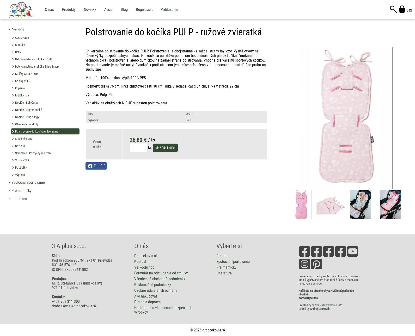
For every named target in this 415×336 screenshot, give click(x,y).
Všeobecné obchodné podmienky (159, 279)
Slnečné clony (23, 138)
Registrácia (144, 9)
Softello (20, 146)
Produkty (69, 9)
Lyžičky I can (22, 95)
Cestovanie (22, 37)
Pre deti (18, 30)
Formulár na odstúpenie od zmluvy (161, 273)
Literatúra (19, 199)
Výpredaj (20, 175)
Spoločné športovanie (28, 182)
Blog (124, 9)
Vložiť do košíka (165, 148)
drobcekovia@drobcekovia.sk (74, 306)
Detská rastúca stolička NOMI (33, 59)
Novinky (90, 9)
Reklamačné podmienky (152, 284)
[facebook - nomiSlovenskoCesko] (329, 256)
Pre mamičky (21, 190)
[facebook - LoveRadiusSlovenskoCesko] (317, 256)
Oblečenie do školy (26, 124)
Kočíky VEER (22, 81)
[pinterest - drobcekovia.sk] (317, 269)
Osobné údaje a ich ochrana (155, 290)
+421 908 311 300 (66, 301)
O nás (49, 9)
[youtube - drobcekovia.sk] (353, 256)
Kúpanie (20, 88)
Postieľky (21, 167)
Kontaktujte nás (308, 298)
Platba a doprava (147, 302)
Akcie (108, 9)
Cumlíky (20, 45)
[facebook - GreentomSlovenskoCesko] (341, 256)
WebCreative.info (332, 305)
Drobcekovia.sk (146, 256)
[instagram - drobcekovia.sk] (305, 269)
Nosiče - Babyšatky (26, 102)
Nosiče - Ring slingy (27, 117)
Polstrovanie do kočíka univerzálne (36, 131)
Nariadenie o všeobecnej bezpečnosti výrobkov (163, 310)
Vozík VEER (22, 160)
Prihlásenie (169, 9)
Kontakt (140, 261)
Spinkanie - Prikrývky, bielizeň (33, 153)
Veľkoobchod (144, 267)
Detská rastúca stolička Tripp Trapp (37, 66)
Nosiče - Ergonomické (28, 110)
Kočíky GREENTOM (26, 74)
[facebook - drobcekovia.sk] (305, 256)
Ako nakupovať (145, 296)
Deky (18, 52)
